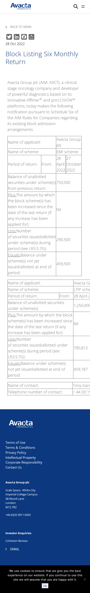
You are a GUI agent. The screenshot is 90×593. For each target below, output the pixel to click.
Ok (45, 586)
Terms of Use (15, 442)
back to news (21, 27)
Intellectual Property (20, 457)
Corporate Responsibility (23, 462)
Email (14, 549)
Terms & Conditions (20, 447)
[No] (84, 579)
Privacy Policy (15, 452)
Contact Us (13, 467)
